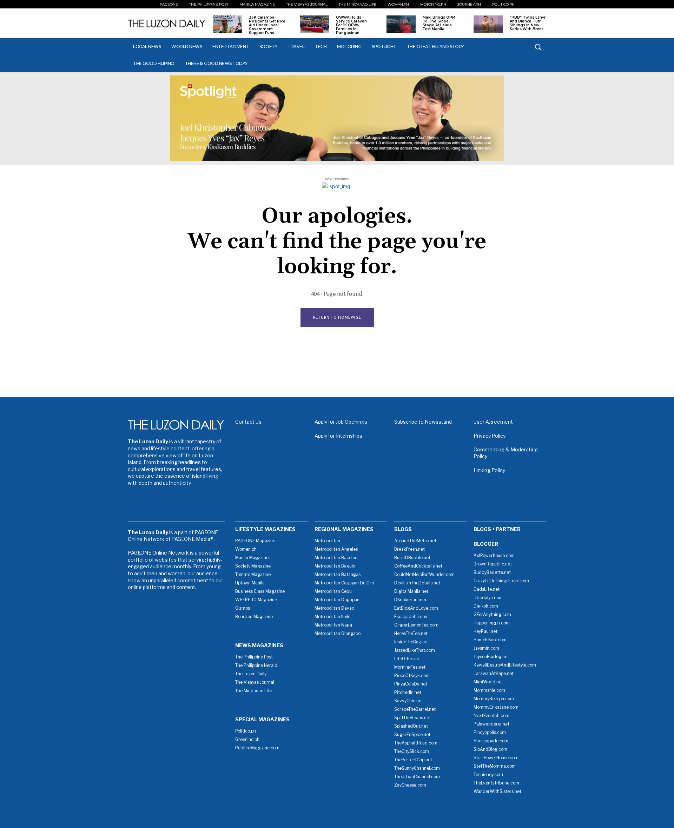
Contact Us (248, 422)
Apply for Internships (338, 436)
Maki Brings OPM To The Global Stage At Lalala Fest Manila (439, 23)
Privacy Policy (489, 436)
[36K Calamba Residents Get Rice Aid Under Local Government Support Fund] (227, 24)
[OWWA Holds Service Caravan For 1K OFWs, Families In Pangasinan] (314, 24)
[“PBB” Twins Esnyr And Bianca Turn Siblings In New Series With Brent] (488, 24)
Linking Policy (489, 470)
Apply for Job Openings (341, 422)
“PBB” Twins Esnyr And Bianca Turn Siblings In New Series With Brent (528, 23)
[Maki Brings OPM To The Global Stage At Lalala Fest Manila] (401, 24)
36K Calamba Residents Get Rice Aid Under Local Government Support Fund (267, 25)
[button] (537, 46)
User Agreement (493, 422)
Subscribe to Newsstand (423, 422)
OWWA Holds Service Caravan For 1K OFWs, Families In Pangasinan (351, 25)
